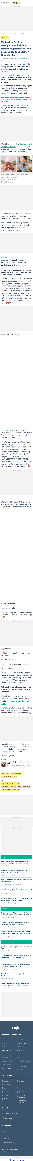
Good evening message (9, 786)
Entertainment (11, 34)
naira (3, 151)
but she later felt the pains (15, 702)
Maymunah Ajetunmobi (22, 58)
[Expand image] (31, 156)
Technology (4, 969)
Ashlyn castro (14, 783)
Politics (3, 960)
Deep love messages (24, 786)
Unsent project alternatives (10, 789)
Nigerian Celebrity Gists (9, 776)
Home (3, 34)
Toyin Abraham (16, 773)
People (3, 865)
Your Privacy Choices (18, 1160)
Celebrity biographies (6, 884)
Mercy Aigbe (6, 430)
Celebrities (21, 34)
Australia (5, 783)
